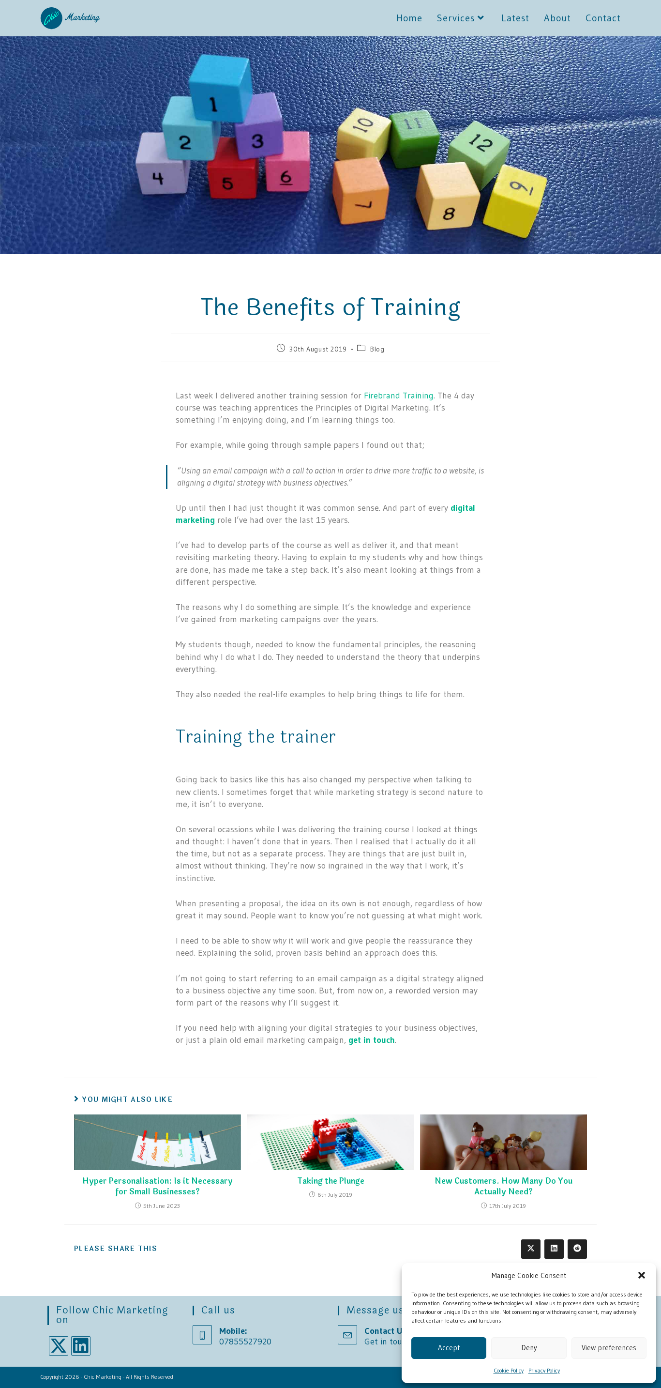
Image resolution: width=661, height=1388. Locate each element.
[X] (58, 1346)
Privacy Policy (544, 1370)
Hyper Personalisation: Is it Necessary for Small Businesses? (157, 1187)
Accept (449, 1347)
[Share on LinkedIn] (554, 1249)
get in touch (371, 1040)
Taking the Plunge (330, 1181)
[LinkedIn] (80, 1346)
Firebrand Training (399, 395)
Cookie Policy (509, 1370)
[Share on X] (531, 1249)
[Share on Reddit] (577, 1249)
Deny (529, 1347)
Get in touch (387, 1341)
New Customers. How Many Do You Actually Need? (503, 1187)
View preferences (609, 1347)
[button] (641, 1275)
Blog (377, 349)
